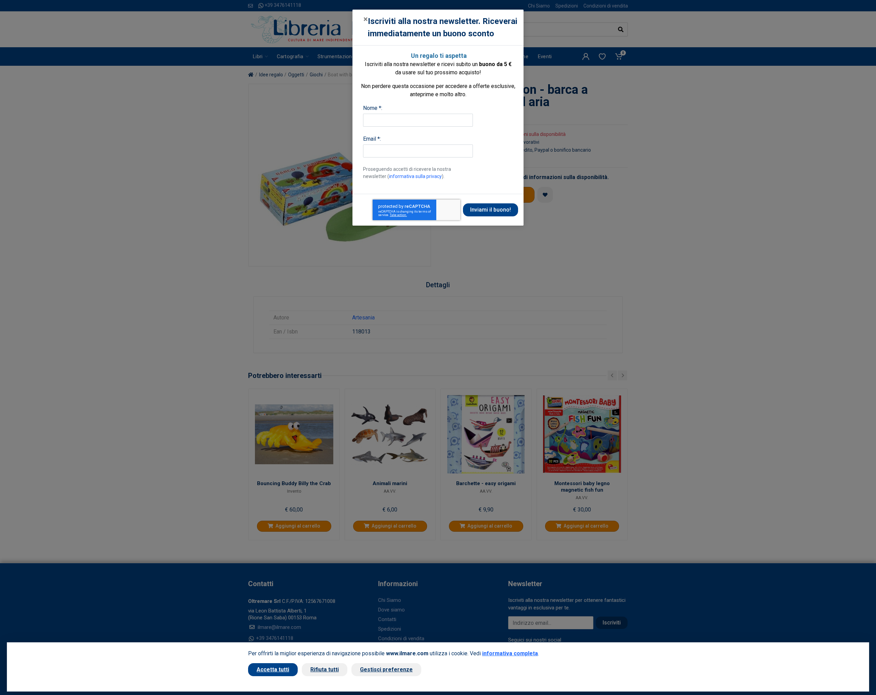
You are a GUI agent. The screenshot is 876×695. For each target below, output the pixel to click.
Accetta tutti (273, 669)
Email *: (372, 139)
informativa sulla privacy (415, 176)
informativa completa (510, 653)
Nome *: (372, 108)
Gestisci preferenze (386, 669)
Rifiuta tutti (324, 669)
